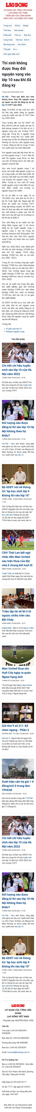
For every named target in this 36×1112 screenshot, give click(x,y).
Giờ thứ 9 (6, 738)
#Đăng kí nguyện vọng (15, 331)
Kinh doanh (18, 30)
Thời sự (17, 35)
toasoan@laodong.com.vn (18, 1052)
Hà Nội (5, 97)
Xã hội (17, 25)
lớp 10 (4, 105)
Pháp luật (7, 35)
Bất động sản (9, 44)
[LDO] (18, 353)
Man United (27, 685)
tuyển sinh (27, 385)
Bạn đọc (27, 35)
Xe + (15, 49)
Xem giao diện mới (11, 54)
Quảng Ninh (6, 628)
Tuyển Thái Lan (8, 573)
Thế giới (6, 49)
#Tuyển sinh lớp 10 (14, 329)
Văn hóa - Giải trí (22, 40)
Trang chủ (7, 25)
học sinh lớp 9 (8, 515)
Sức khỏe (22, 44)
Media (25, 25)
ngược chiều (28, 628)
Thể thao (7, 30)
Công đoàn (8, 40)
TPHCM (29, 798)
